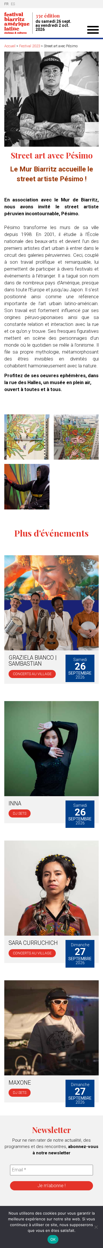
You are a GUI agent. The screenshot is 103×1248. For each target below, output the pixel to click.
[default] (26, 437)
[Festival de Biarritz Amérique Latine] (18, 23)
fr (6, 4)
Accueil (9, 46)
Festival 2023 (29, 46)
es (13, 4)
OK (53, 1239)
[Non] (96, 1227)
